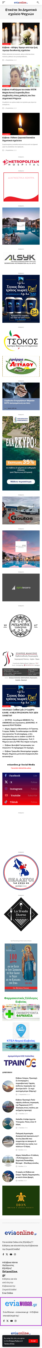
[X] (21, 782)
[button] (33, 1341)
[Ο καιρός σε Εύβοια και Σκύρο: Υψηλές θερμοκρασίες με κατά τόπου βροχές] (8, 1176)
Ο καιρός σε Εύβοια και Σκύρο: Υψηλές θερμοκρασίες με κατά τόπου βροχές (28, 1174)
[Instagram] (21, 789)
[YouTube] (10, 1254)
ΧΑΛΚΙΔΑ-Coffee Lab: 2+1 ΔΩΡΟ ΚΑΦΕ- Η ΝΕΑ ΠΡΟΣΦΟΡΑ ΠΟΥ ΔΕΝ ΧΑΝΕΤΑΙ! (20, 712)
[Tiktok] (21, 802)
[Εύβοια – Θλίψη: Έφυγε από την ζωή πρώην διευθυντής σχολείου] (21, 34)
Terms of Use (9, 1344)
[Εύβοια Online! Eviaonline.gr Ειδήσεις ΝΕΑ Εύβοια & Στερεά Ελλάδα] (21, 2)
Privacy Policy (14, 1341)
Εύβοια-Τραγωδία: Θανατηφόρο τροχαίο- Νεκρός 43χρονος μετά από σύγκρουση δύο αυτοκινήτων (20, 754)
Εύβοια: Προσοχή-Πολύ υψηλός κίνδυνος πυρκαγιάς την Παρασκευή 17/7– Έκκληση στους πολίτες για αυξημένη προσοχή (27, 1105)
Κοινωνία (6, 44)
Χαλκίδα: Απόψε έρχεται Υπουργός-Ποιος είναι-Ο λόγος (26, 1121)
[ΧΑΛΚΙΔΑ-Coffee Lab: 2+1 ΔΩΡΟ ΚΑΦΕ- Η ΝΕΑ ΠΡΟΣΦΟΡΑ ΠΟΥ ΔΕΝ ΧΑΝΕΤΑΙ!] (21, 696)
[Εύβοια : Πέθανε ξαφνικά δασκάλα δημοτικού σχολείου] (21, 124)
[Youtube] (21, 796)
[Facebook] (21, 776)
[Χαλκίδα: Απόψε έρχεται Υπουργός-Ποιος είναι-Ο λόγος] (8, 1123)
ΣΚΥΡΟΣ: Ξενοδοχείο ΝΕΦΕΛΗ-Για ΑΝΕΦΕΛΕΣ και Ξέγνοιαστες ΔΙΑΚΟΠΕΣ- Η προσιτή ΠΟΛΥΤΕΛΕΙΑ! (19, 722)
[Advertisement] (21, 831)
